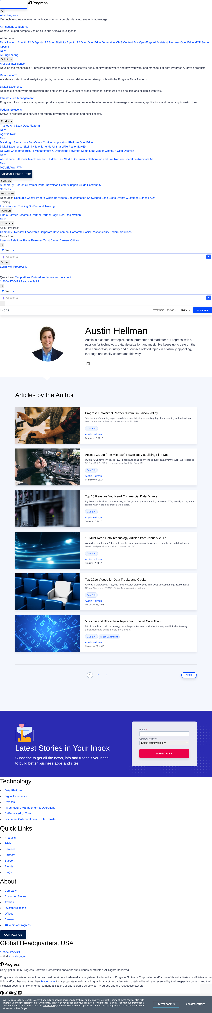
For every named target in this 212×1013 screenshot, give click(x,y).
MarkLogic (6, 142)
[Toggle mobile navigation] (2, 303)
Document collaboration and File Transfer (98, 159)
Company (7, 223)
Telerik (39, 146)
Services (5, 189)
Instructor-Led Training (14, 206)
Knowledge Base (97, 197)
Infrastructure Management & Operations (43, 150)
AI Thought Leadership (14, 26)
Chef (14, 150)
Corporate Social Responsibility (89, 232)
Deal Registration (40, 217)
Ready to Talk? (30, 281)
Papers (40, 197)
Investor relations (15, 907)
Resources (7, 193)
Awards (9, 902)
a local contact (17, 956)
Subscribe (203, 310)
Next (189, 675)
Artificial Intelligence (12, 63)
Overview (158, 310)
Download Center (57, 185)
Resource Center (24, 197)
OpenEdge (86, 142)
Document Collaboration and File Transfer (30, 819)
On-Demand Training (42, 206)
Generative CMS (112, 42)
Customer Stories (136, 197)
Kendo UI (49, 146)
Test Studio (65, 159)
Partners (6, 210)
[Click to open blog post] (47, 425)
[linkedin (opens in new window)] (87, 363)
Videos (62, 197)
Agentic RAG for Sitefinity (50, 42)
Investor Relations (11, 240)
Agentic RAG (26, 42)
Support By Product (12, 185)
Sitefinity (28, 146)
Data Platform (8, 42)
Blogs (112, 197)
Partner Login (50, 214)
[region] (106, 1004)
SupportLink (22, 277)
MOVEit (81, 146)
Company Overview (12, 232)
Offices (74, 240)
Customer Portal (35, 185)
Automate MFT (78, 161)
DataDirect (35, 142)
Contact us (13, 934)
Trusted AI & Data (11, 125)
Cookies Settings (195, 1004)
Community (94, 185)
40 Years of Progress (18, 925)
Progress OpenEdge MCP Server (189, 42)
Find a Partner (9, 214)
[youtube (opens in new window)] (11, 993)
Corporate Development (54, 232)
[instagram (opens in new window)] (16, 993)
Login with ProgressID (13, 266)
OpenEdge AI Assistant (153, 42)
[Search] (2, 245)
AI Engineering (9, 55)
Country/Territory (148, 739)
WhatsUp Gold (114, 150)
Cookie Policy (49, 1005)
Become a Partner (29, 214)
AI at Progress (9, 15)
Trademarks (48, 981)
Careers (65, 240)
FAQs (151, 197)
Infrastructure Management (17, 98)
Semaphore (21, 142)
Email (142, 729)
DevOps (5, 150)
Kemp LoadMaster (92, 150)
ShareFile (62, 146)
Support (6, 180)
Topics (170, 310)
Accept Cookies (166, 1004)
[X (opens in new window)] (7, 993)
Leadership (32, 232)
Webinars (51, 197)
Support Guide (77, 185)
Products (6, 121)
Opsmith (5, 48)
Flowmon (74, 150)
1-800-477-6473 (10, 281)
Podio (72, 146)
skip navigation (13, 4)
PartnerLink (38, 277)
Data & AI (91, 428)
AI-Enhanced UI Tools (13, 159)
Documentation (77, 197)
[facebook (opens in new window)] (2, 993)
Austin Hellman (93, 434)
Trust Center (51, 240)
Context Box (130, 42)
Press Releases (33, 240)
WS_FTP (16, 167)
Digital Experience (11, 86)
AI (2, 10)
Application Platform (66, 142)
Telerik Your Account (58, 277)
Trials (8, 843)
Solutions (6, 59)
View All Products (16, 174)
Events (121, 197)
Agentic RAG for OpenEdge (84, 42)
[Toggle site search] (2, 286)
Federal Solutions (11, 109)
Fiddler (53, 159)
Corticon (48, 142)
